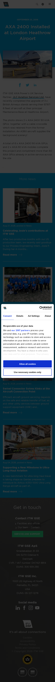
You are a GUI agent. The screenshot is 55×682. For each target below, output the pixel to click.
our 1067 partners (20, 330)
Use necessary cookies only (27, 372)
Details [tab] (19, 316)
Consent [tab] (7, 316)
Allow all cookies (27, 364)
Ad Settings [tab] (34, 316)
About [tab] (48, 316)
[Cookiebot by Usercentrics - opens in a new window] (39, 308)
